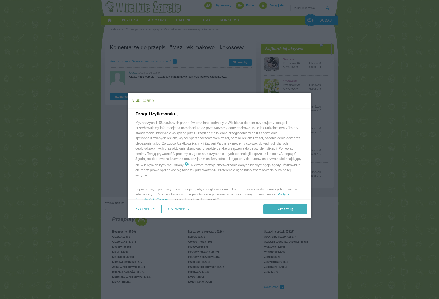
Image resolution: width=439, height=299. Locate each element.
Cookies (162, 199)
